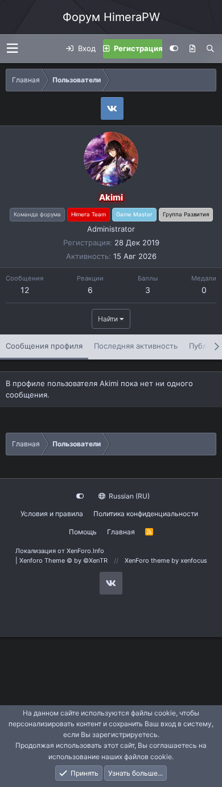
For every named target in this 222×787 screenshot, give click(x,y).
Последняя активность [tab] (136, 345)
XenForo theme (147, 560)
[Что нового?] (192, 48)
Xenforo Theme (63, 560)
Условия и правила (51, 513)
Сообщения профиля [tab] (44, 345)
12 (24, 290)
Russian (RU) (128, 496)
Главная (121, 532)
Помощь (83, 532)
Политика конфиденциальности (145, 513)
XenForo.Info (85, 551)
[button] (12, 48)
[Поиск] (210, 48)
